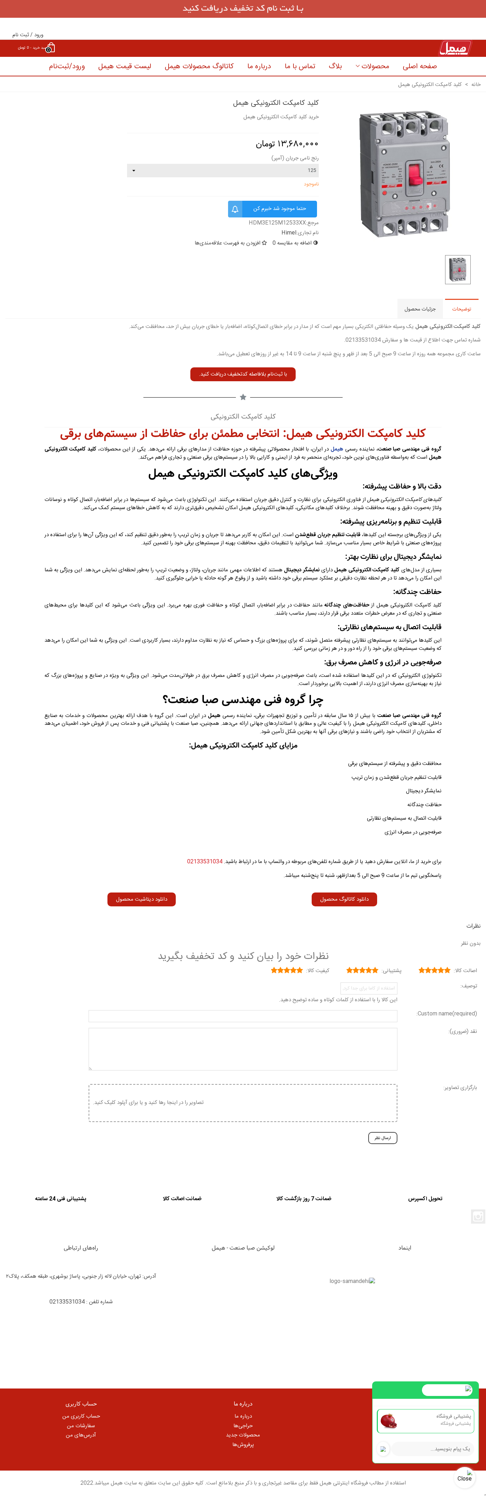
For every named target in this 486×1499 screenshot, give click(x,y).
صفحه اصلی (420, 66)
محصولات (375, 66)
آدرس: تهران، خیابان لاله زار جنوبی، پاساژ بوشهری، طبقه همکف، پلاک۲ (81, 1276)
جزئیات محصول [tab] (420, 309)
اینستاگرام (478, 1216)
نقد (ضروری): (462, 1032)
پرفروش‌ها (243, 1444)
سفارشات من (81, 1426)
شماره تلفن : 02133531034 (81, 1302)
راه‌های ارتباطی (81, 1248)
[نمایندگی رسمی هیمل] (294, 48)
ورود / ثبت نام (27, 35)
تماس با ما (300, 66)
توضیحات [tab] (461, 309)
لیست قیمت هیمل (124, 66)
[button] (243, 374)
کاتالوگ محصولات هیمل (199, 66)
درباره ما (259, 66)
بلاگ (335, 66)
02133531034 (204, 861)
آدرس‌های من (81, 1435)
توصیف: (468, 986)
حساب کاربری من (81, 1416)
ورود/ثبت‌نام (67, 66)
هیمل (337, 449)
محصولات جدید (243, 1435)
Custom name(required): (446, 1014)
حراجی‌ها (243, 1426)
